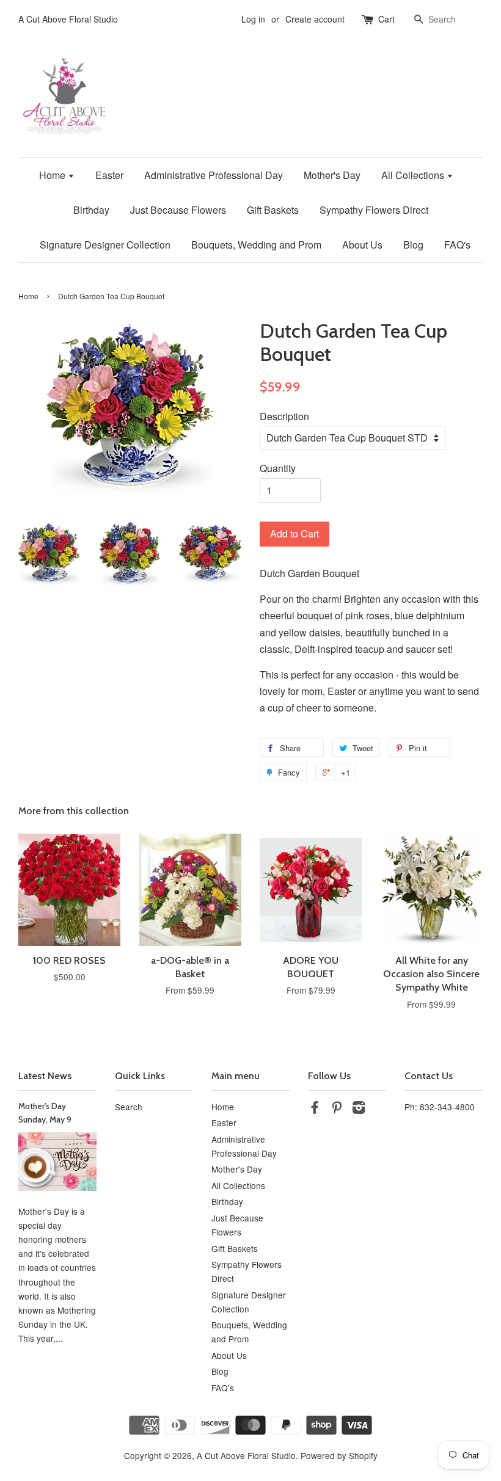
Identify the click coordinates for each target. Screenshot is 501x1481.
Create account (315, 19)
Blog (413, 245)
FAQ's (457, 245)
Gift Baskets (273, 210)
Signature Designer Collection (105, 245)
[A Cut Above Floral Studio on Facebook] (314, 1109)
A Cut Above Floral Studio (246, 1455)
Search (128, 1107)
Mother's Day (332, 175)
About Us (362, 245)
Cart (386, 19)
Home (53, 175)
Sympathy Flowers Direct (374, 210)
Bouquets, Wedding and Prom (256, 245)
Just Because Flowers (178, 210)
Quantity (278, 468)
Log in (253, 19)
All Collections (414, 175)
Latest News (44, 1076)
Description (284, 416)
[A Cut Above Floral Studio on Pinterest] (336, 1109)
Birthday (91, 210)
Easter (109, 175)
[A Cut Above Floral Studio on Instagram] (358, 1109)
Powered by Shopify (339, 1455)
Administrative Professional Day (213, 175)
